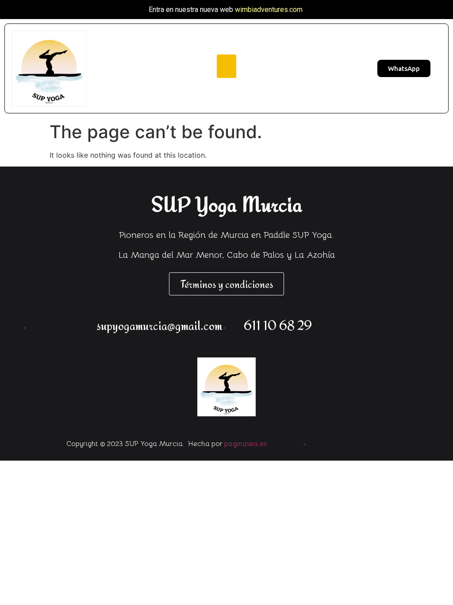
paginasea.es (245, 443)
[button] (227, 66)
